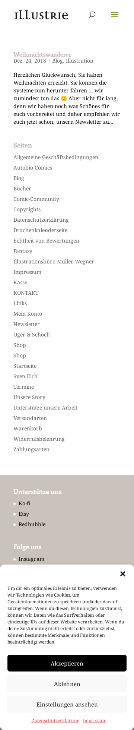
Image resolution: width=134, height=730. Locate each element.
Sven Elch (25, 376)
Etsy (24, 513)
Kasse (20, 282)
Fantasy (22, 251)
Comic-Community (36, 198)
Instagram (31, 558)
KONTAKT (26, 292)
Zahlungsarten (31, 449)
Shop (19, 344)
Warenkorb (27, 428)
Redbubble (32, 524)
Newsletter (26, 324)
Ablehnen (67, 684)
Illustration (79, 60)
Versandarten (30, 417)
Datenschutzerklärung (55, 720)
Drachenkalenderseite (40, 230)
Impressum (94, 720)
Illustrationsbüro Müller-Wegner (53, 261)
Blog (57, 60)
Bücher (22, 188)
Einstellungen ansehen (67, 704)
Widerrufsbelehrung (39, 438)
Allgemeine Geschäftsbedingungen (55, 157)
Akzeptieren (67, 663)
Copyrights (27, 209)
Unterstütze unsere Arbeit (45, 407)
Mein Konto (27, 313)
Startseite (24, 365)
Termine (23, 386)
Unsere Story (29, 397)
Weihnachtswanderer (42, 54)
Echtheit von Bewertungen (46, 240)
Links (20, 303)
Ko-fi (24, 503)
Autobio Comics (32, 167)
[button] (123, 574)
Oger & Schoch (31, 334)
